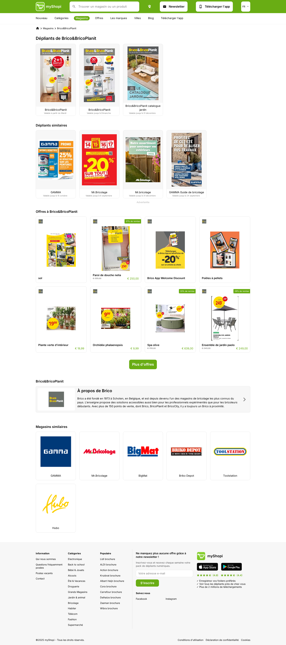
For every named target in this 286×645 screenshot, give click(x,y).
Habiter (72, 608)
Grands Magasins (77, 591)
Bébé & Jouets (76, 570)
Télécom (72, 613)
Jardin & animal (76, 597)
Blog (151, 18)
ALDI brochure (108, 564)
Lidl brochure (107, 559)
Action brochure (109, 570)
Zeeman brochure (110, 602)
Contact (40, 578)
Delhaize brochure (110, 597)
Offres (99, 18)
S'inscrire (147, 583)
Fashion (72, 619)
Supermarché (75, 624)
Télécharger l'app (217, 6)
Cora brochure (108, 586)
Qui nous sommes (46, 559)
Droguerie (73, 586)
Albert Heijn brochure (112, 580)
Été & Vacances (76, 580)
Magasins (82, 18)
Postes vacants (44, 573)
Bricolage (73, 602)
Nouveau (41, 18)
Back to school (76, 564)
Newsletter (177, 6)
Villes (137, 18)
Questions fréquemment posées (49, 566)
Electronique (75, 559)
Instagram (171, 598)
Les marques (118, 18)
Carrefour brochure (111, 591)
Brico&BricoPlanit (66, 28)
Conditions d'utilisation (190, 639)
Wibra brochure (109, 608)
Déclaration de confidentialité (222, 639)
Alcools (72, 575)
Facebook (141, 598)
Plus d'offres (143, 364)
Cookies (245, 639)
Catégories (62, 18)
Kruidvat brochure (110, 575)
